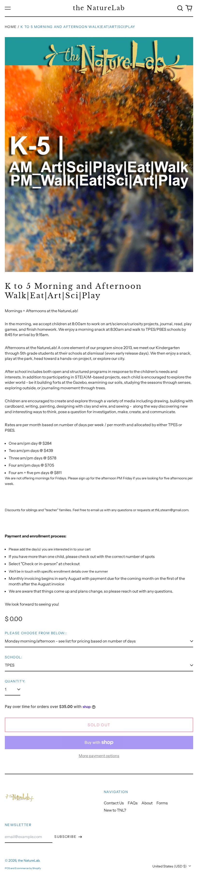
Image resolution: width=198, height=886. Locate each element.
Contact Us (114, 802)
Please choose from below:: (36, 633)
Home (11, 27)
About (147, 802)
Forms (162, 802)
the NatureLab (99, 8)
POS (7, 868)
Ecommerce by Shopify (28, 868)
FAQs (133, 802)
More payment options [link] (99, 755)
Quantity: (15, 681)
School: (13, 657)
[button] (180, 8)
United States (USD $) (169, 866)
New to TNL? (115, 810)
